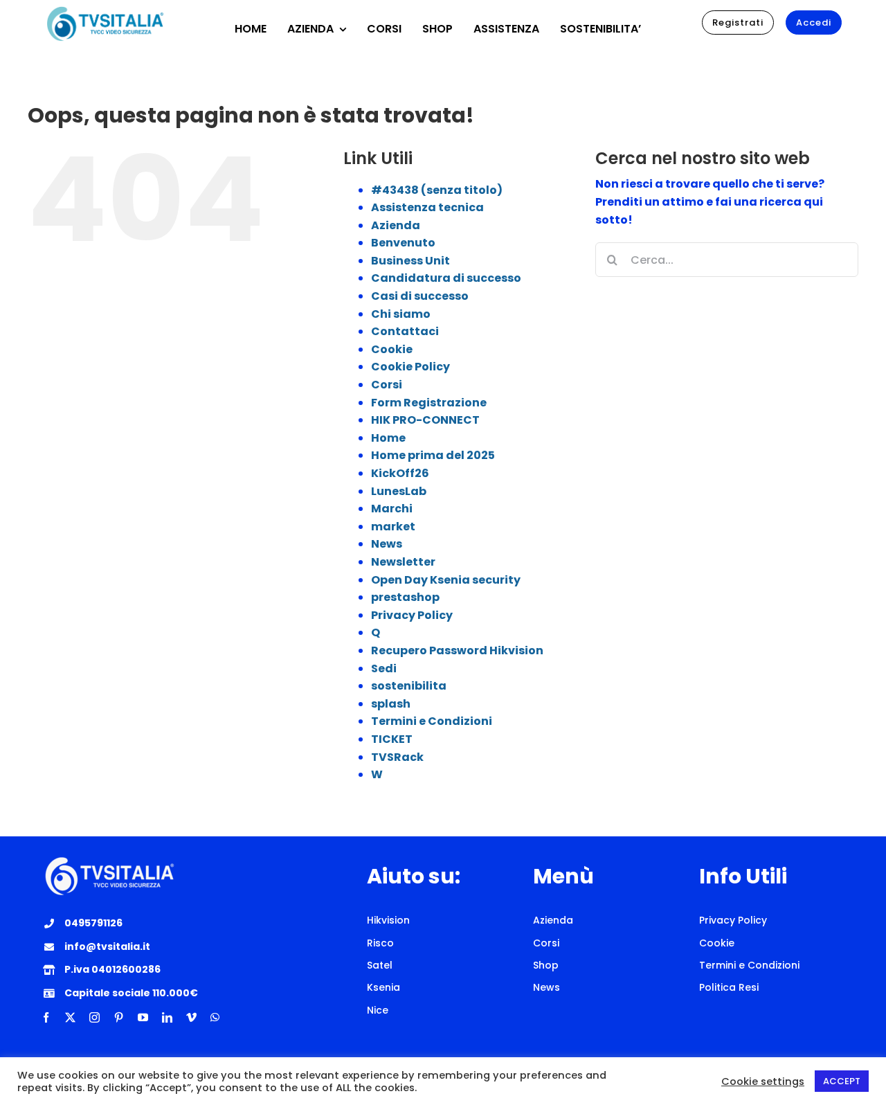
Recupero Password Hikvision (457, 650)
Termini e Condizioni (431, 721)
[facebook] (46, 1017)
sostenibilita (408, 686)
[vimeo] (191, 1017)
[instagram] (94, 1017)
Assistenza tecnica (427, 207)
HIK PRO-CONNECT (425, 420)
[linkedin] (167, 1017)
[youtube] (143, 1017)
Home (388, 438)
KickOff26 (400, 473)
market (393, 526)
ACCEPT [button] (841, 1081)
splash (390, 704)
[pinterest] (119, 1017)
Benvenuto (403, 243)
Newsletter (403, 562)
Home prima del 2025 (433, 455)
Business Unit (410, 261)
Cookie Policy (410, 367)
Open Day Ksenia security (446, 580)
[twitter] (70, 1017)
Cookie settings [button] (762, 1081)
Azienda (395, 225)
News (386, 544)
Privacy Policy (412, 615)
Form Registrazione (429, 403)
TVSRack (397, 757)
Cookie (392, 349)
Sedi (384, 668)
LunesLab (398, 491)
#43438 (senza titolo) (437, 190)
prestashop (405, 597)
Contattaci (405, 331)
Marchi (392, 508)
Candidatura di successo (446, 278)
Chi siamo (401, 314)
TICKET (392, 739)
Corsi (386, 385)
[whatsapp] (214, 1017)
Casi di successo (420, 296)
